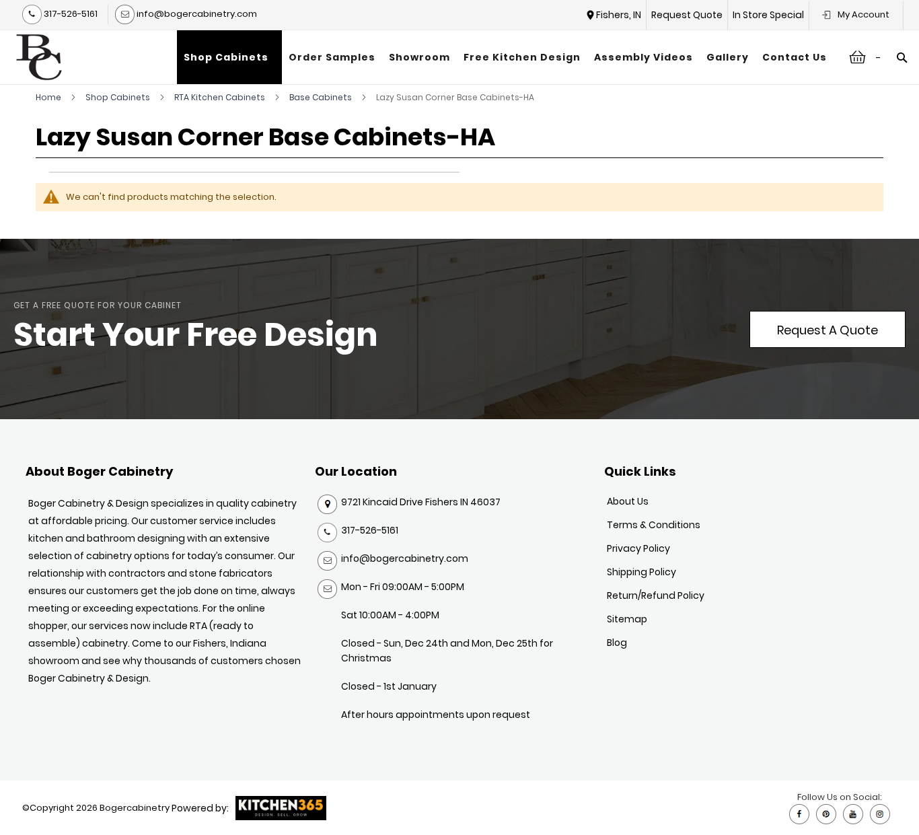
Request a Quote (827, 330)
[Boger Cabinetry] (39, 57)
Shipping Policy (641, 572)
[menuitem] (229, 57)
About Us (628, 501)
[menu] (505, 57)
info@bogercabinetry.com (196, 13)
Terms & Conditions (653, 525)
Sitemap (627, 619)
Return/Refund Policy (655, 595)
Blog (617, 642)
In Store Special (768, 15)
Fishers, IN (618, 15)
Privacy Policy (638, 548)
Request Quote (687, 15)
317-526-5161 (70, 13)
